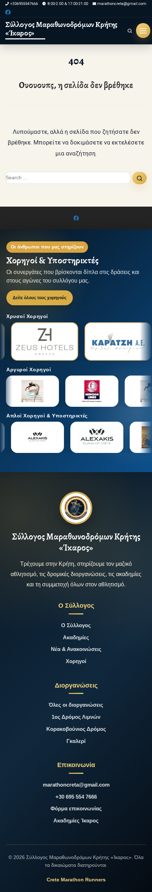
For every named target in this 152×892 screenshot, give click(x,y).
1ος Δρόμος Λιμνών (76, 717)
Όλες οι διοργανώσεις (76, 705)
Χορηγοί (76, 661)
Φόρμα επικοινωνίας (76, 808)
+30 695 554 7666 (76, 797)
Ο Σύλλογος (76, 625)
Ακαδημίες (76, 637)
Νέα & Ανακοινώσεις (76, 649)
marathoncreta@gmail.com (76, 785)
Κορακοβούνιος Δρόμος (76, 729)
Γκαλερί (76, 741)
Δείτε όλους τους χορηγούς (39, 297)
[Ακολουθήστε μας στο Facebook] (8, 12)
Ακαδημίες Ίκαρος (76, 820)
